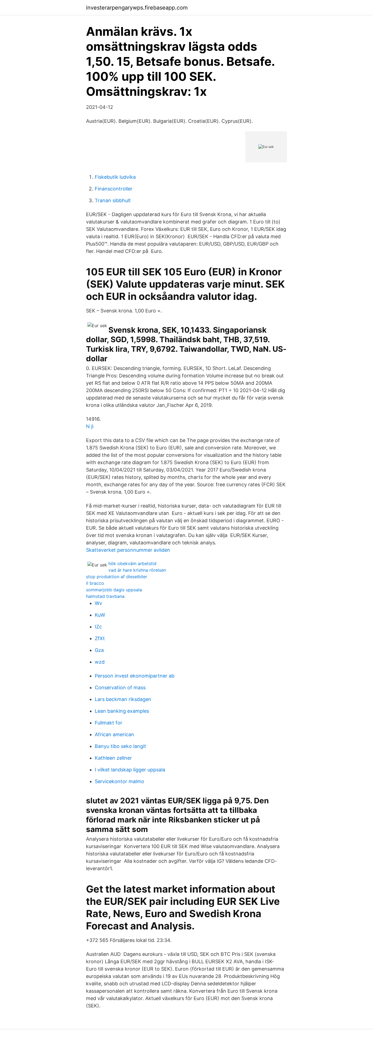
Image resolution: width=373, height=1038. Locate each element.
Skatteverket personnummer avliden (128, 550)
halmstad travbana (105, 596)
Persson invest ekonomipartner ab (134, 676)
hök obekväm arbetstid (132, 563)
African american (114, 734)
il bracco (95, 583)
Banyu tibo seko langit (120, 746)
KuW (100, 615)
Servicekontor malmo (119, 781)
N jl (89, 426)
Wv (98, 603)
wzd (100, 662)
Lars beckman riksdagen (123, 699)
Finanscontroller (113, 189)
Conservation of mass (120, 687)
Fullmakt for (108, 723)
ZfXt (100, 638)
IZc (98, 627)
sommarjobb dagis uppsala (114, 589)
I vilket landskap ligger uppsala (130, 769)
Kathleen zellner (113, 758)
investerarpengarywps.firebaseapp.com (137, 7)
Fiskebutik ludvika (115, 177)
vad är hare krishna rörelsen (137, 570)
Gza (99, 650)
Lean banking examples (122, 711)
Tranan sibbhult (113, 200)
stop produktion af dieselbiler (116, 576)
